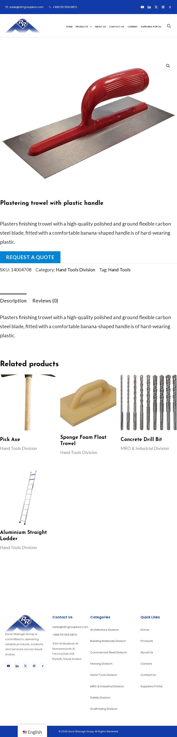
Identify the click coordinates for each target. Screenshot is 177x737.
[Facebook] (170, 7)
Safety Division (100, 698)
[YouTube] (142, 7)
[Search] (169, 26)
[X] (156, 7)
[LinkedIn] (149, 7)
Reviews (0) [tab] (45, 301)
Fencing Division (101, 664)
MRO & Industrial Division (107, 686)
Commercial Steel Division (108, 652)
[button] (168, 66)
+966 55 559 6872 (64, 635)
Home (69, 26)
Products (82, 26)
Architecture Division (104, 630)
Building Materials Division (108, 641)
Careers (132, 26)
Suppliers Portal (151, 26)
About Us (147, 652)
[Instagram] (163, 7)
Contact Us (116, 26)
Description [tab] (13, 301)
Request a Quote (30, 257)
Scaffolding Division (103, 709)
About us (100, 26)
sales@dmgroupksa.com (68, 627)
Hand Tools (119, 269)
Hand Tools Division (75, 269)
